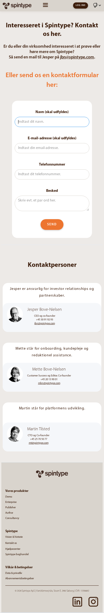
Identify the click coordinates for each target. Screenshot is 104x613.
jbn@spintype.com (77, 57)
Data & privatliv (13, 573)
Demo (8, 497)
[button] (97, 6)
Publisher (10, 507)
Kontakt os (11, 543)
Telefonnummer (52, 165)
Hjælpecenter (12, 549)
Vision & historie (14, 537)
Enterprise (11, 502)
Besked (52, 191)
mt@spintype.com (39, 443)
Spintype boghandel (17, 554)
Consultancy (12, 518)
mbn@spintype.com (49, 383)
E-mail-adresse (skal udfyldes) (52, 138)
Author (9, 513)
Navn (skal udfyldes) (52, 112)
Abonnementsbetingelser (19, 578)
